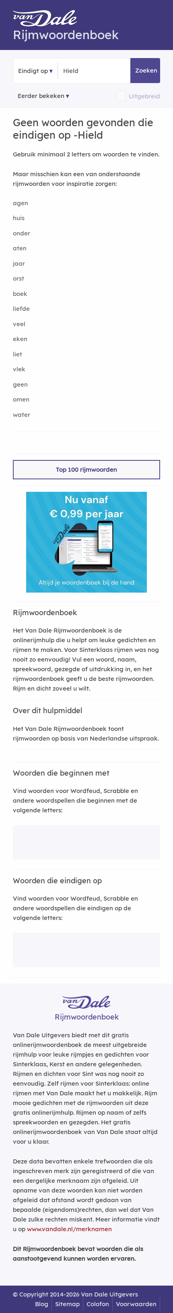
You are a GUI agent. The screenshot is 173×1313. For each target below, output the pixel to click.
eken (20, 339)
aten (20, 248)
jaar (19, 263)
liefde (21, 308)
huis (19, 218)
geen (20, 384)
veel (19, 324)
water (21, 414)
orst (18, 278)
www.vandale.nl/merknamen (69, 1229)
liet (17, 354)
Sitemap (67, 1304)
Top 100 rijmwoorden (86, 469)
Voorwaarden (136, 1304)
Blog (41, 1304)
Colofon (97, 1304)
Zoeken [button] (146, 70)
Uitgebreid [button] (144, 96)
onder (21, 233)
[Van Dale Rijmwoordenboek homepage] (49, 20)
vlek (19, 369)
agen (20, 203)
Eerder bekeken (41, 96)
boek (20, 294)
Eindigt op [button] (33, 71)
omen (21, 399)
